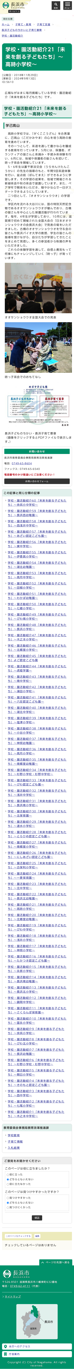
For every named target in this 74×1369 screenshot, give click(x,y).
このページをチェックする (18, 1236)
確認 (37, 1218)
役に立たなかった (20, 1184)
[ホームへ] (13, 7)
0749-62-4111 (20, 1286)
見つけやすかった (20, 1198)
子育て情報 (15, 1141)
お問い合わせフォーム (37, 481)
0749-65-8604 (22, 463)
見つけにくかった (20, 1207)
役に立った (16, 1175)
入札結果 (14, 1147)
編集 (37, 1236)
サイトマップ (13, 1296)
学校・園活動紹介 (12, 36)
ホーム (6, 24)
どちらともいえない (21, 1179)
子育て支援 (43, 24)
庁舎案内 (14, 1354)
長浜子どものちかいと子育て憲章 (22, 30)
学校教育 (14, 1135)
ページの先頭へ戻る (58, 1262)
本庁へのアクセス (19, 1346)
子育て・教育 (23, 24)
